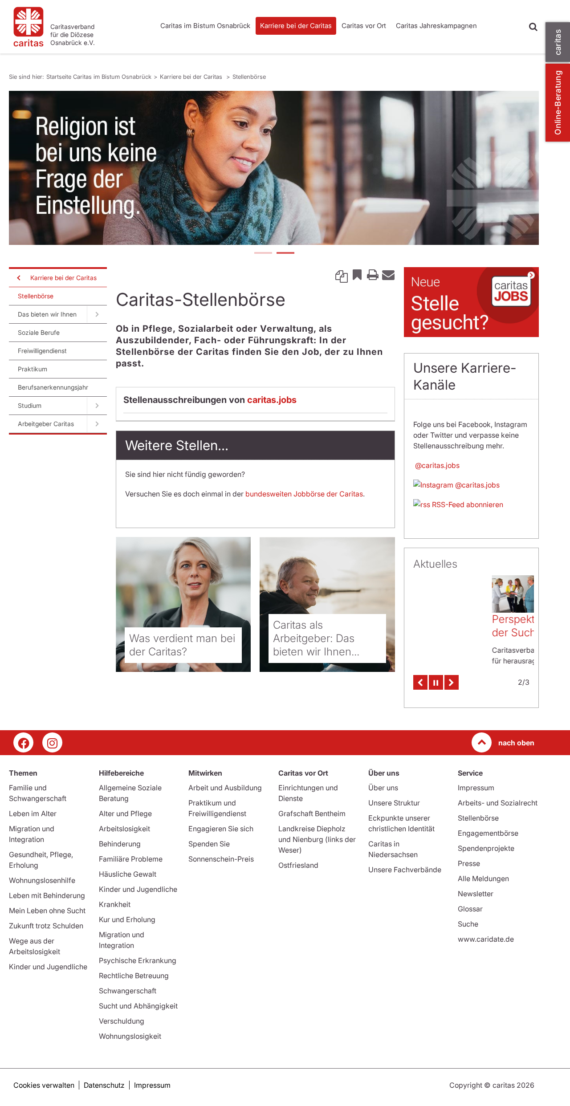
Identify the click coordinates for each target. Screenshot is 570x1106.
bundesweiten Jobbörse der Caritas (304, 493)
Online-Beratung (557, 102)
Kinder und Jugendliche (48, 966)
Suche (468, 923)
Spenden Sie (209, 843)
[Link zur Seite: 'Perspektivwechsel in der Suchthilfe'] (436, 593)
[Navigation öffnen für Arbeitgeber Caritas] (97, 424)
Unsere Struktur (394, 802)
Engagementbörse (488, 833)
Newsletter (475, 893)
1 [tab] (263, 254)
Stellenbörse (249, 76)
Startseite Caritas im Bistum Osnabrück (98, 76)
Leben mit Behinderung (47, 895)
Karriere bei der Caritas (296, 25)
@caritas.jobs (436, 465)
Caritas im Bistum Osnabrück (205, 25)
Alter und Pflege (125, 813)
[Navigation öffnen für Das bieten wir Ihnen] (97, 314)
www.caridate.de (486, 939)
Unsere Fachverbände (404, 869)
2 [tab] (285, 254)
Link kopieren (341, 274)
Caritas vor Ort (364, 25)
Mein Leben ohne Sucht (47, 910)
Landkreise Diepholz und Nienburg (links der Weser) (317, 839)
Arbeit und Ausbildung (225, 787)
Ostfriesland (298, 865)
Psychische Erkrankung (137, 960)
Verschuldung (121, 1021)
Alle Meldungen (483, 878)
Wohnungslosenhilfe (42, 880)
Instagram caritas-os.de (52, 742)
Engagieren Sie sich (220, 828)
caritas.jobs (272, 399)
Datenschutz (104, 1085)
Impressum (476, 787)
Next (451, 678)
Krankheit (114, 904)
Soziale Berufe (39, 332)
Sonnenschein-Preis (221, 858)
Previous (420, 678)
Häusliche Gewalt (127, 874)
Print (372, 274)
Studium (29, 405)
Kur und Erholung (127, 919)
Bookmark (357, 274)
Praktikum (32, 369)
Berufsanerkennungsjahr (53, 387)
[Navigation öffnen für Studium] (97, 406)
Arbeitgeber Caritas (46, 423)
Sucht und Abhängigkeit (138, 1005)
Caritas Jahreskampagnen (436, 25)
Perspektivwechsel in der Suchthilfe (464, 626)
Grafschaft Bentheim (312, 813)
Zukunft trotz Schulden (46, 925)
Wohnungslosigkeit (130, 1036)
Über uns (383, 787)
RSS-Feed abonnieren (466, 504)
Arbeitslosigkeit (124, 828)
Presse (469, 863)
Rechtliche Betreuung (134, 975)
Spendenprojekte (486, 848)
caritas (557, 42)
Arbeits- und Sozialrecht (497, 802)
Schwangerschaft (127, 990)
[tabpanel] (274, 168)
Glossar (470, 908)
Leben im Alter (33, 813)
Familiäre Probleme (131, 858)
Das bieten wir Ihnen (47, 314)
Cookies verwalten (43, 1085)
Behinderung (120, 843)
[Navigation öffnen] (18, 278)
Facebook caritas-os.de (23, 742)
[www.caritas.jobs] (274, 168)
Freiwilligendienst (42, 350)
